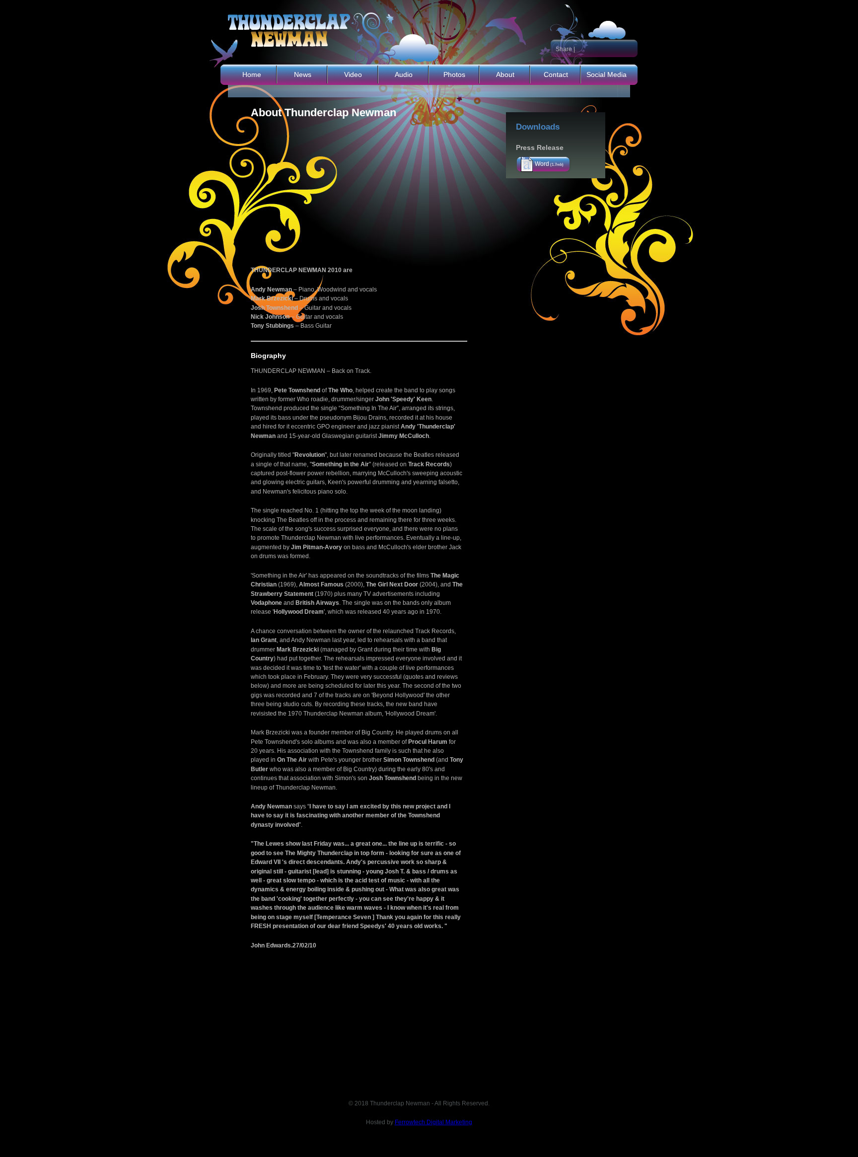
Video (353, 74)
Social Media (606, 74)
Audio (404, 74)
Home (251, 74)
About (505, 74)
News (302, 74)
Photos (454, 74)
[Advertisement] (375, 188)
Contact (556, 74)
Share (564, 49)
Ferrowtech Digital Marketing (433, 1122)
